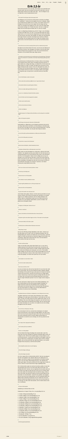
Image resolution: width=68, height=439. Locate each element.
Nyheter (38, 2)
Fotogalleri (55, 2)
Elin (47, 2)
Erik (50, 2)
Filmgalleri (59, 2)
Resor (43, 2)
